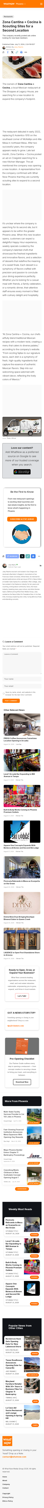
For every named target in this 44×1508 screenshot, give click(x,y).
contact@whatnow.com (14, 1457)
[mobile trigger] (42, 3)
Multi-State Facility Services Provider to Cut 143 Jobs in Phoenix (14, 1114)
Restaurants (8, 16)
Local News (33, 1123)
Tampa (35, 1425)
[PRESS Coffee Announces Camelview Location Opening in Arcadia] (22, 724)
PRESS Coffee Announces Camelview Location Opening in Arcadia (20, 739)
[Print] (21, 52)
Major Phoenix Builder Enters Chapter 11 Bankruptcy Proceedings (14, 1152)
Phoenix (34, 1235)
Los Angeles (33, 1375)
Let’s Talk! (22, 996)
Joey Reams (18, 47)
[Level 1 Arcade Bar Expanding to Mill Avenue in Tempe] (22, 760)
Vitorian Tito (19, 780)
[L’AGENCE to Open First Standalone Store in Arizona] (22, 939)
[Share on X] (12, 52)
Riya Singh (7, 1141)
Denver (35, 1353)
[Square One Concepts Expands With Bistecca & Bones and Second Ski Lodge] (22, 832)
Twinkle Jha (7, 1181)
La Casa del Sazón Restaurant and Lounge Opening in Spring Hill (14, 1413)
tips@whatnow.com (15, 1026)
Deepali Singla (8, 1121)
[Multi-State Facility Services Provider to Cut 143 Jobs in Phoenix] (34, 1116)
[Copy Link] (17, 52)
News (35, 1401)
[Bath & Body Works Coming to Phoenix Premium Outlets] (22, 796)
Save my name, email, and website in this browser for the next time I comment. (20, 693)
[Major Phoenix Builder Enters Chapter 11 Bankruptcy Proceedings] (34, 1155)
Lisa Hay (18, 744)
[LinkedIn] (41, 565)
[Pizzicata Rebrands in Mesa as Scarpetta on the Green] (22, 867)
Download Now (22, 1082)
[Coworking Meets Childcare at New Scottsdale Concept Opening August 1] (34, 1176)
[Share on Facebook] (8, 52)
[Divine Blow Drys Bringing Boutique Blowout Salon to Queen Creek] (22, 903)
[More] (26, 52)
